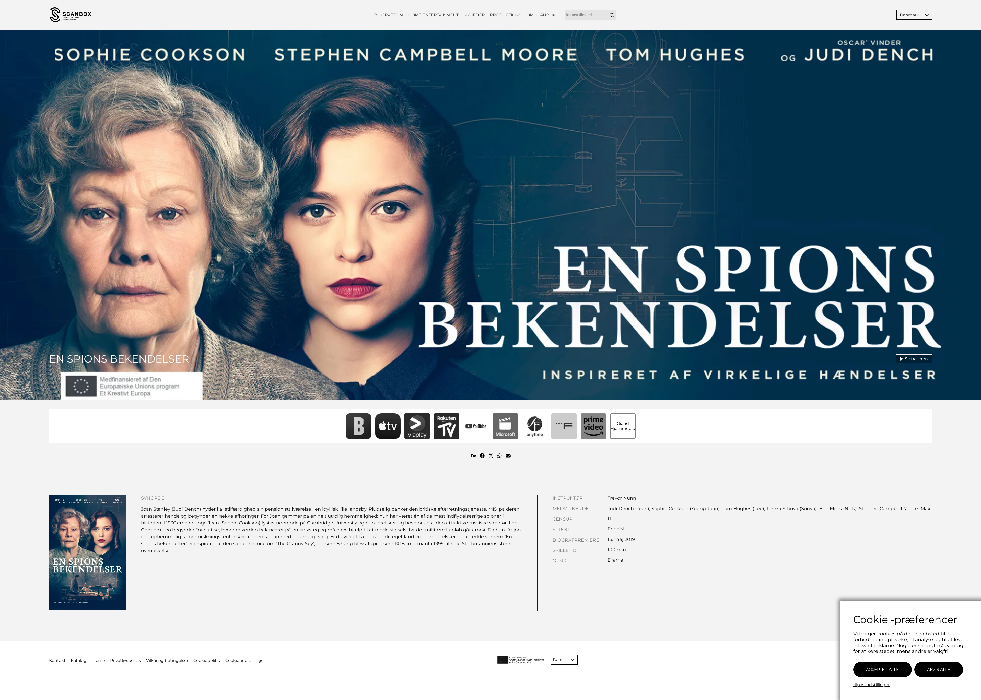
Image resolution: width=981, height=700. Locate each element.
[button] (927, 14)
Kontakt (57, 660)
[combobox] (590, 15)
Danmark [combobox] (909, 15)
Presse (98, 660)
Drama (615, 560)
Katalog (78, 660)
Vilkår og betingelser (167, 660)
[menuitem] (388, 15)
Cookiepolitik (206, 660)
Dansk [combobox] (559, 659)
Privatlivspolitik (125, 660)
